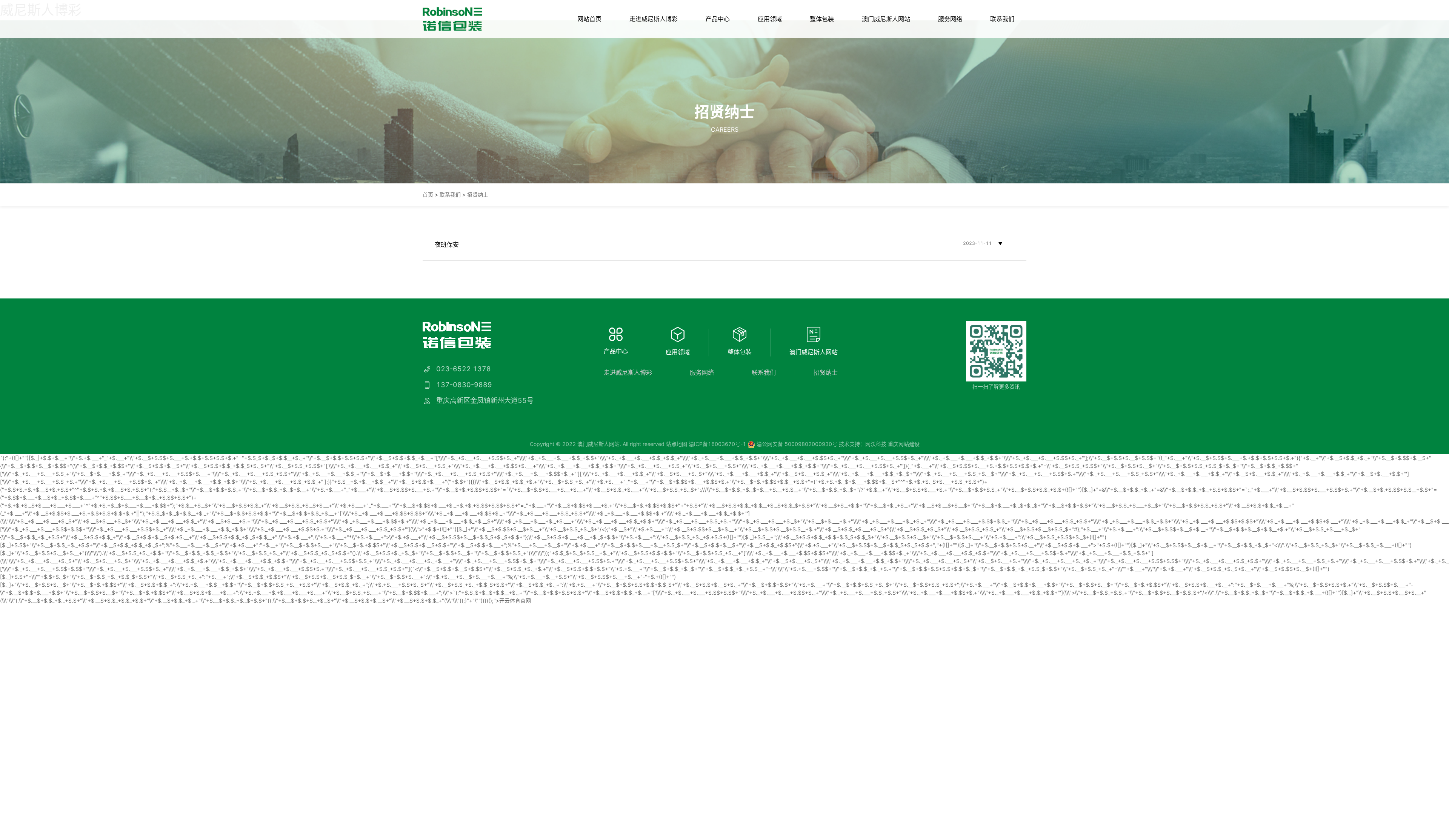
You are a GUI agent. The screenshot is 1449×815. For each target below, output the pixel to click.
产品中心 (718, 19)
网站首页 (589, 19)
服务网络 (950, 19)
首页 (428, 194)
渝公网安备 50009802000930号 (796, 444)
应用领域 (770, 19)
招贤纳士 (477, 194)
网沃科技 (875, 444)
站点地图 (676, 444)
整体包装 (822, 19)
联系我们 (1002, 19)
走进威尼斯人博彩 (653, 19)
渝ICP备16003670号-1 (717, 444)
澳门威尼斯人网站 (886, 19)
